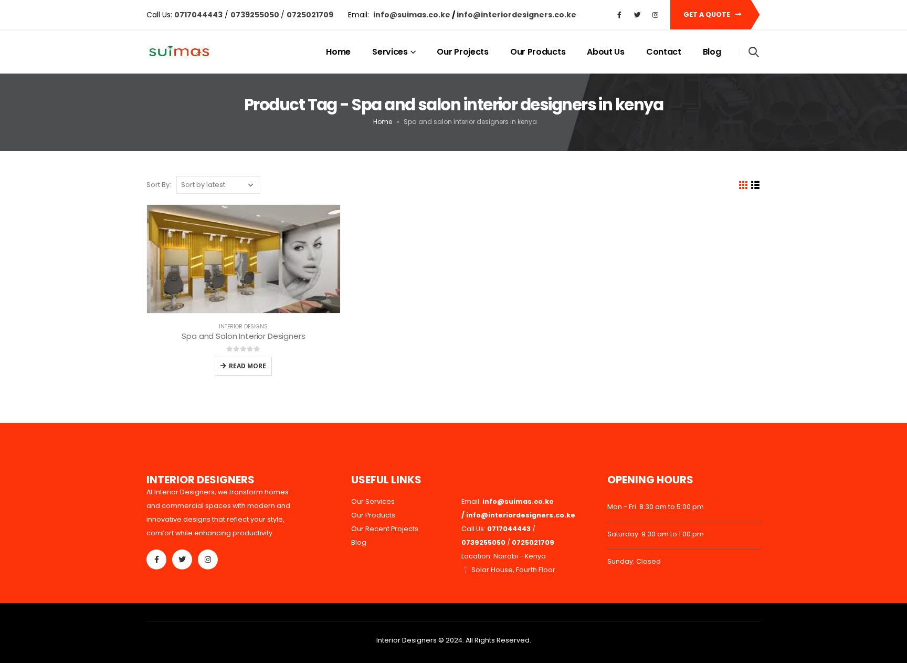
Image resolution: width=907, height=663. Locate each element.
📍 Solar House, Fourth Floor (508, 569)
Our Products (537, 52)
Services (390, 52)
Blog (712, 52)
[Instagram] (655, 14)
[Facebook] (619, 14)
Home (338, 52)
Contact (663, 52)
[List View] (756, 185)
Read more (247, 365)
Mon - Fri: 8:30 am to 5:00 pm (655, 506)
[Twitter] (637, 14)
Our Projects (462, 52)
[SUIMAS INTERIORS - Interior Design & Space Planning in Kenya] (178, 52)
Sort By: (158, 185)
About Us (606, 52)
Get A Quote (707, 14)
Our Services (373, 501)
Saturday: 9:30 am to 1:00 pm (655, 534)
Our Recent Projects (384, 528)
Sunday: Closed (634, 561)
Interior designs (243, 326)
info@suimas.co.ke (412, 14)
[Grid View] (743, 185)
